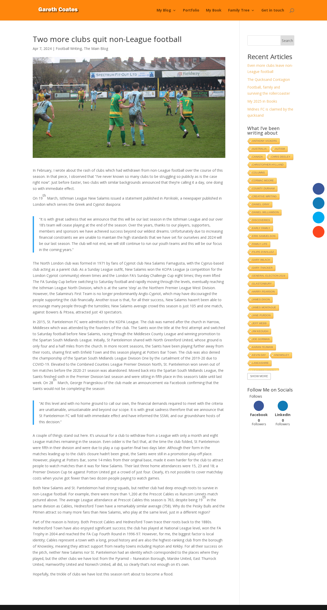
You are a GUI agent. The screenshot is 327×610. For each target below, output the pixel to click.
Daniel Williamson (265, 212)
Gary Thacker (262, 267)
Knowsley (281, 355)
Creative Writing (264, 196)
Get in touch (272, 10)
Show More (259, 376)
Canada (257, 156)
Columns (258, 172)
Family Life (259, 244)
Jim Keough (260, 331)
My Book (213, 10)
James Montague (264, 307)
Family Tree (239, 10)
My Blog (164, 10)
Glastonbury (262, 283)
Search (287, 40)
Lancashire (260, 363)
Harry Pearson (263, 291)
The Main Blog (96, 48)
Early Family (261, 228)
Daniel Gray (261, 204)
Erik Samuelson (263, 236)
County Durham (263, 188)
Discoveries (261, 220)
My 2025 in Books (262, 101)
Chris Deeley (280, 156)
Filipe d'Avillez (263, 251)
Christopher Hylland (268, 164)
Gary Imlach (261, 259)
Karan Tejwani (262, 347)
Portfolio (191, 10)
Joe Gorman (261, 339)
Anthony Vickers (264, 140)
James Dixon (261, 299)
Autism (280, 148)
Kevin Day (259, 355)
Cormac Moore (263, 180)
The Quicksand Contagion (268, 79)
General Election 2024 (268, 275)
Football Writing (69, 48)
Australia (259, 148)
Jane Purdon (261, 315)
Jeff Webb (259, 323)
